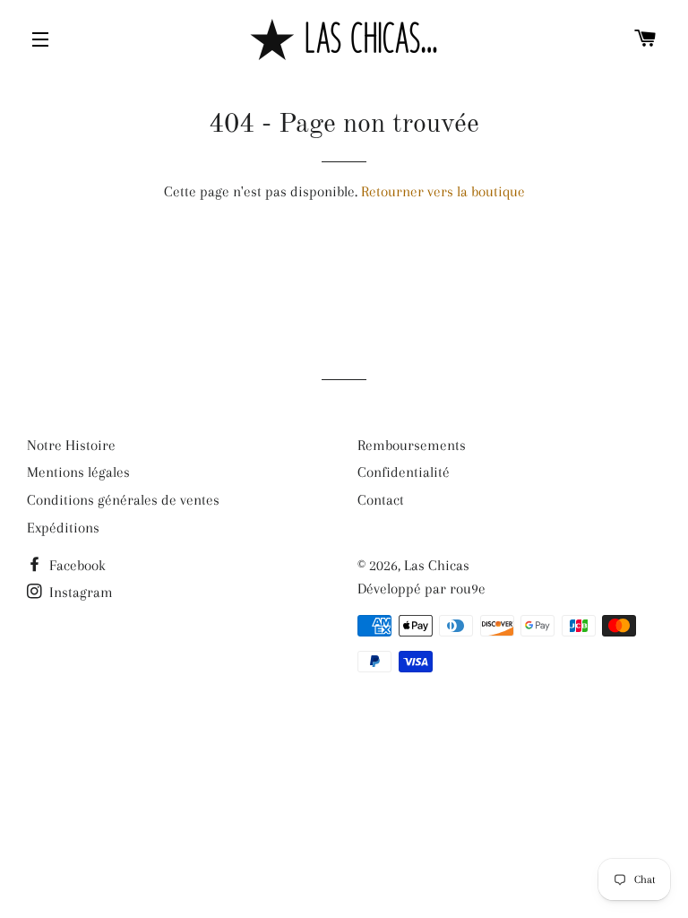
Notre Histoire (71, 445)
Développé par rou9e (421, 588)
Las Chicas (436, 565)
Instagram (79, 592)
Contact (380, 499)
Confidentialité (403, 472)
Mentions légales (78, 472)
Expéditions (63, 527)
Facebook (76, 565)
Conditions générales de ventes (123, 499)
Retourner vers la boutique (443, 191)
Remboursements (411, 445)
